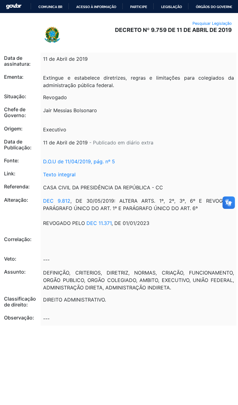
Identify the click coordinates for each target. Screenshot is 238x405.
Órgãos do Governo (214, 7)
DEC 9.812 (56, 201)
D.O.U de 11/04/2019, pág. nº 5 (79, 161)
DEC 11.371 (99, 223)
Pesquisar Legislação (212, 23)
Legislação (171, 7)
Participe (138, 7)
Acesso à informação (96, 7)
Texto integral (59, 174)
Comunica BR (50, 7)
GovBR (13, 6)
